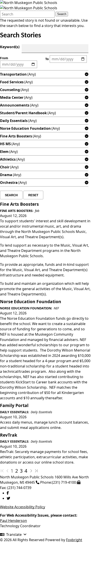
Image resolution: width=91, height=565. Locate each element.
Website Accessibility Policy (22, 506)
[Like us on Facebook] (8, 493)
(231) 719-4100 (64, 482)
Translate (14, 534)
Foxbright (74, 539)
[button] (86, 74)
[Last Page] (36, 470)
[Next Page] (31, 470)
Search (61, 14)
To (47, 59)
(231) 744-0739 (19, 487)
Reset (33, 195)
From (4, 58)
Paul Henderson (13, 520)
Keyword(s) (9, 46)
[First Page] (2, 470)
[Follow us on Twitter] (8, 498)
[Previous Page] (7, 470)
